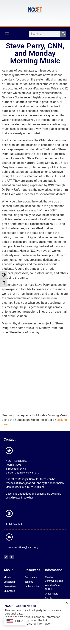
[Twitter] (6, 557)
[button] (7, 33)
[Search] (63, 34)
